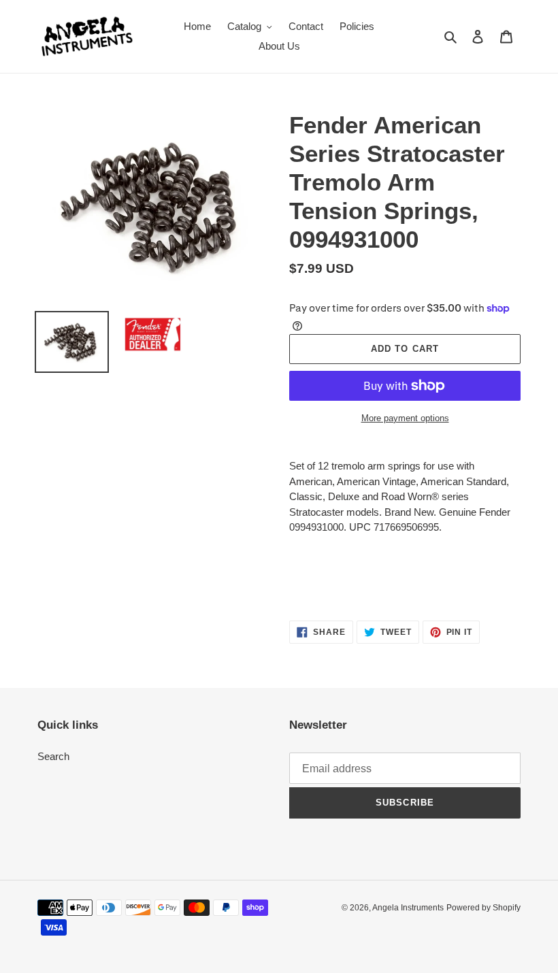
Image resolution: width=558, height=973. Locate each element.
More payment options (405, 418)
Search (53, 756)
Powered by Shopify (483, 907)
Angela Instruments (408, 907)
